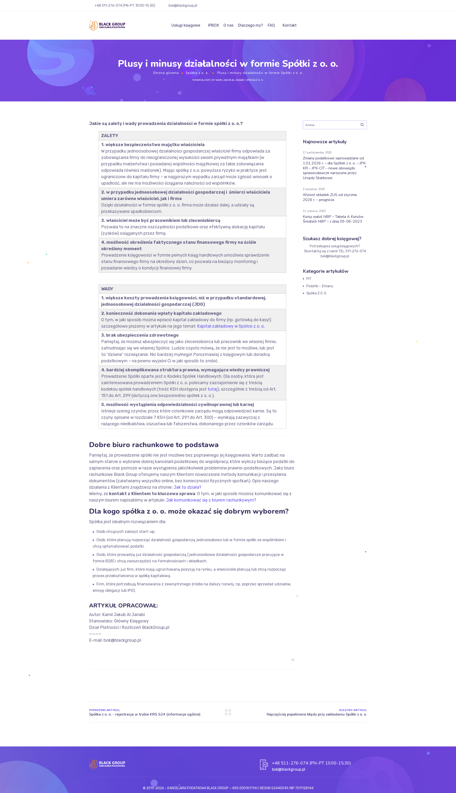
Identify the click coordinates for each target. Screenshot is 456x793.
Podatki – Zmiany (319, 286)
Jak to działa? (187, 487)
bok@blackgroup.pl (183, 6)
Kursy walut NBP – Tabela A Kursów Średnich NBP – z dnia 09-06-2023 (333, 219)
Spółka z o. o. (197, 73)
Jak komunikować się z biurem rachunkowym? (211, 500)
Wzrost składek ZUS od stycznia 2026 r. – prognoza (330, 197)
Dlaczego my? (250, 25)
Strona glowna (166, 73)
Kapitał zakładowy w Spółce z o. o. (231, 326)
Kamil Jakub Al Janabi (230, 80)
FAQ (271, 25)
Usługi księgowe (185, 25)
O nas (228, 25)
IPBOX (213, 25)
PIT (308, 279)
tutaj (212, 389)
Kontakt (290, 25)
